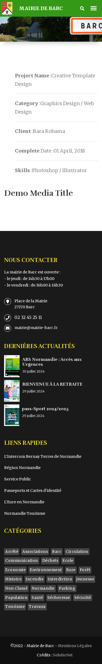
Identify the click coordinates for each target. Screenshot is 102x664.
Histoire (13, 579)
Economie (15, 569)
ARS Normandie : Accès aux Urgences (52, 362)
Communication (21, 560)
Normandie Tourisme (24, 513)
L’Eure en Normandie (24, 501)
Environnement (46, 569)
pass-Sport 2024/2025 (45, 408)
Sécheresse (58, 597)
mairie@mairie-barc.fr (36, 327)
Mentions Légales (75, 645)
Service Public (17, 479)
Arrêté (11, 551)
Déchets (50, 560)
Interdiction (60, 579)
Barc (56, 551)
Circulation (77, 551)
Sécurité (82, 597)
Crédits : (55, 655)
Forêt (85, 569)
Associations (35, 551)
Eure (71, 569)
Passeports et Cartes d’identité (32, 490)
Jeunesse (85, 579)
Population (16, 597)
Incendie (35, 579)
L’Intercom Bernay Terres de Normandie (42, 456)
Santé (37, 597)
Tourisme (15, 606)
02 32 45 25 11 (28, 317)
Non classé (16, 588)
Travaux (37, 606)
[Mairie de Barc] (6, 7)
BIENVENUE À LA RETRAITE (52, 384)
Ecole (67, 560)
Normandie (43, 588)
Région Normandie (22, 467)
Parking (67, 588)
